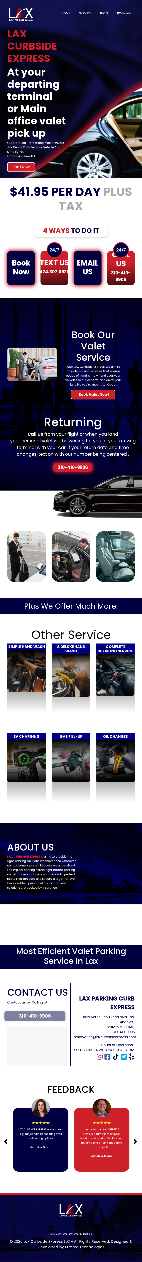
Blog (104, 13)
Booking (124, 13)
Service (85, 13)
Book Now (21, 166)
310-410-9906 (73, 467)
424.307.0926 (54, 272)
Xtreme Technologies (84, 1247)
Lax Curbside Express (43, 1241)
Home (65, 13)
